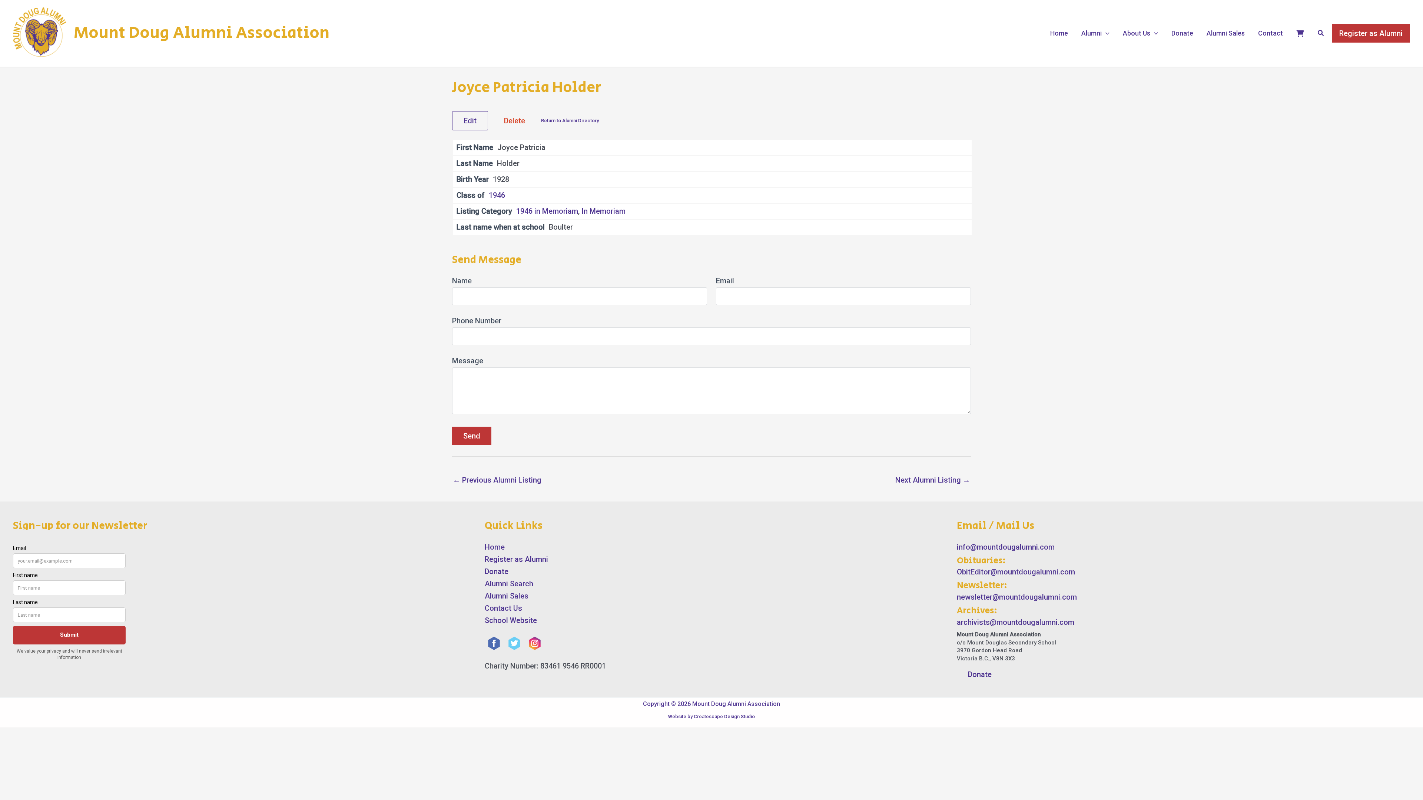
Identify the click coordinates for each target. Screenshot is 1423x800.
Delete (514, 120)
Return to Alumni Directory (570, 120)
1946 (497, 195)
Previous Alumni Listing (497, 480)
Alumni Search (509, 583)
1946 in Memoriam (547, 211)
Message (467, 360)
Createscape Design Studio (724, 716)
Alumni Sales (1226, 33)
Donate (1182, 33)
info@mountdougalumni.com (1006, 547)
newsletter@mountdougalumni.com (1017, 597)
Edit (470, 120)
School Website (511, 620)
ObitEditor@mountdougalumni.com (1016, 571)
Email (725, 280)
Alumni (1091, 33)
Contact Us (503, 608)
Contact (1270, 33)
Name (462, 280)
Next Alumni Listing (932, 480)
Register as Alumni (516, 559)
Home (1059, 33)
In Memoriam (603, 211)
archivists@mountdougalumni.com (1015, 622)
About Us (1136, 33)
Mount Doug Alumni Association (201, 33)
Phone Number (476, 320)
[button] (1105, 33)
